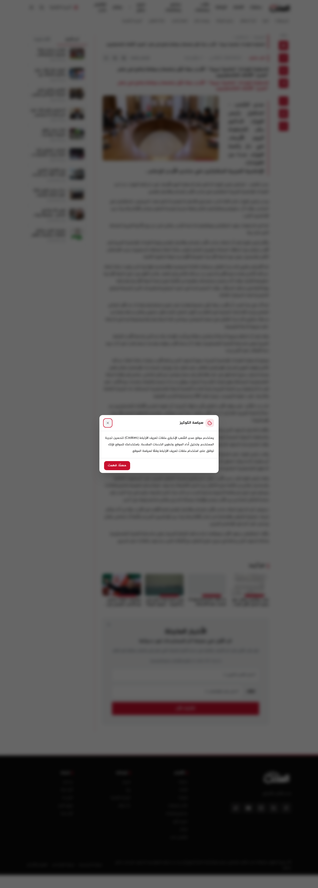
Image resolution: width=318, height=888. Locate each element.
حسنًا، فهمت (117, 465)
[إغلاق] (108, 423)
